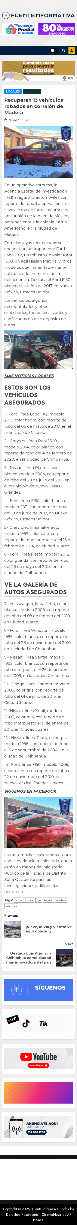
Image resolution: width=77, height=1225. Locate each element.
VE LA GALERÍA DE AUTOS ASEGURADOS (35, 588)
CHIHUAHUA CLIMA (38, 1180)
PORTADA (31, 91)
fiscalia (48, 900)
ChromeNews (52, 1214)
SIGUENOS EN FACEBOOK (30, 791)
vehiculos (11, 906)
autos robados (24, 900)
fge (39, 900)
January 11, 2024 (19, 120)
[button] (63, 50)
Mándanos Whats (71, 50)
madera (61, 900)
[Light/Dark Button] (54, 50)
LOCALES (13, 91)
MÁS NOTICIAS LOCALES (28, 375)
